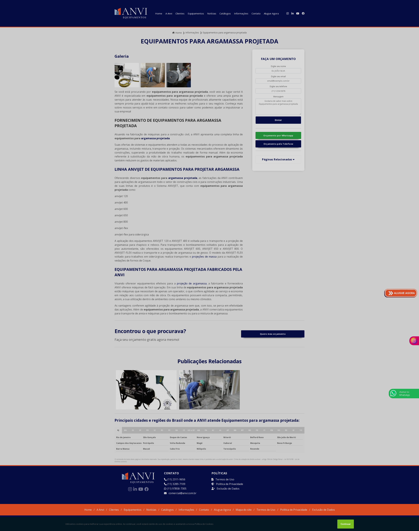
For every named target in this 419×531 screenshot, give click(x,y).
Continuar (346, 524)
